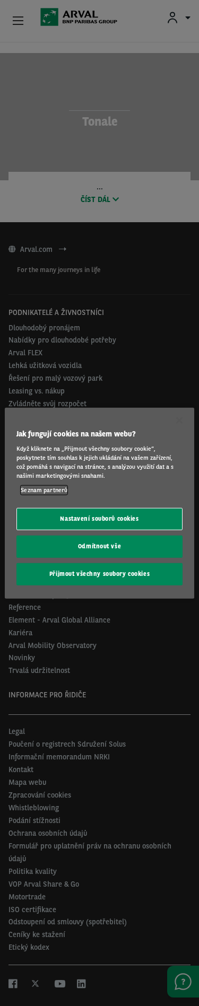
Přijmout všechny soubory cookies (99, 574)
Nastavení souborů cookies (99, 518)
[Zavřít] (179, 420)
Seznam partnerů (44, 490)
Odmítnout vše (99, 546)
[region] (99, 503)
